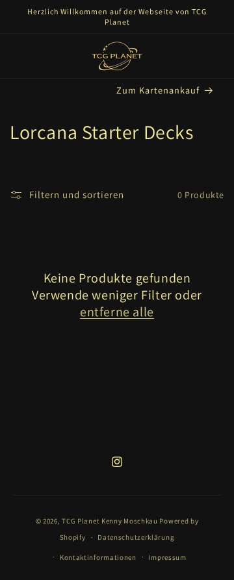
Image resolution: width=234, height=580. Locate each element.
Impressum (168, 557)
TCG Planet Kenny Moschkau (110, 520)
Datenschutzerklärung (136, 537)
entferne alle (117, 311)
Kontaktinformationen (98, 557)
